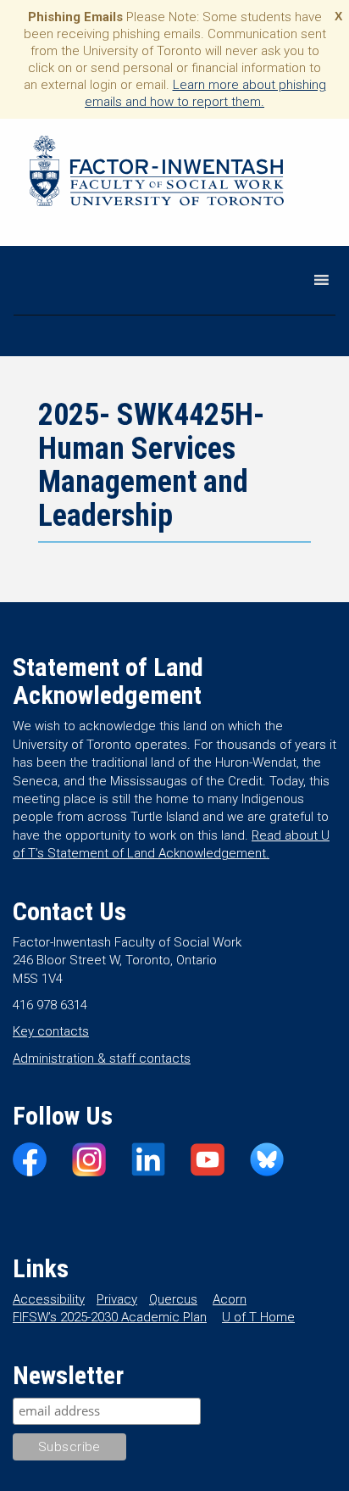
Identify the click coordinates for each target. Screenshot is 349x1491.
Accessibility (49, 1299)
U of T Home (258, 1317)
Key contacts (51, 1031)
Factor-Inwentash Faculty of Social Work (157, 174)
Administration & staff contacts (102, 1058)
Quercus (173, 1299)
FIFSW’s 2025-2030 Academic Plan (110, 1317)
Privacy (117, 1299)
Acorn (230, 1299)
